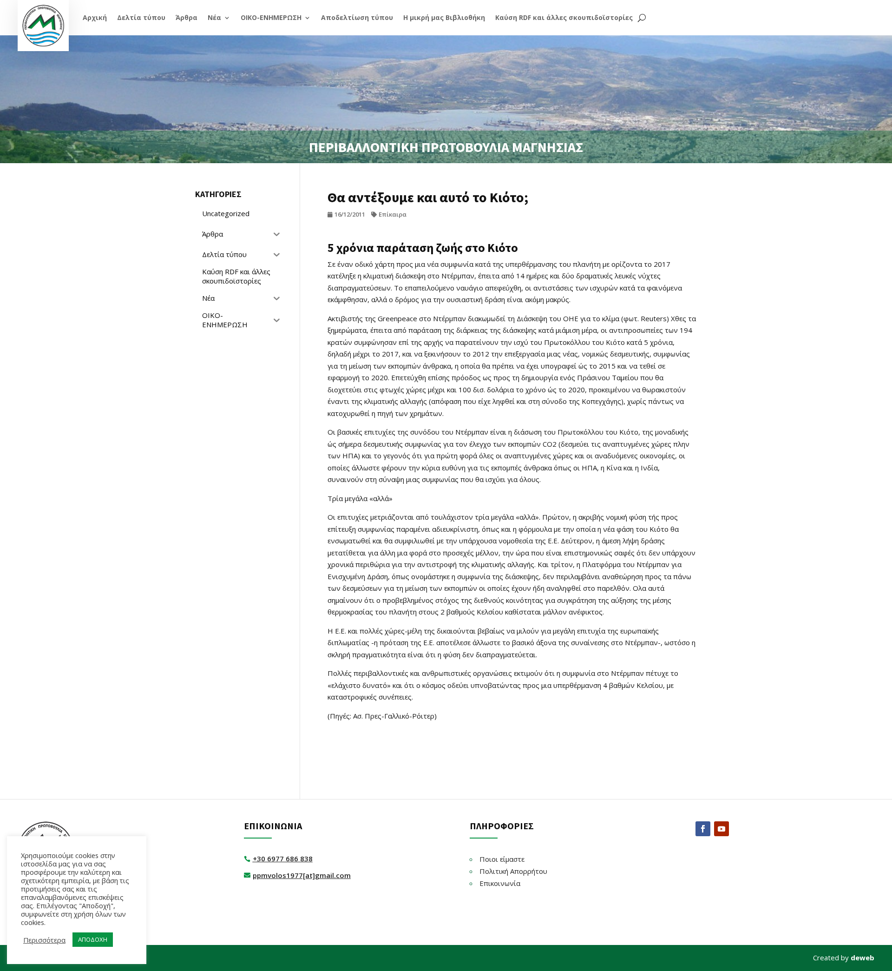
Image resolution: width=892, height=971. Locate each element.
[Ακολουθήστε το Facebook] (702, 828)
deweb (862, 957)
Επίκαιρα (393, 214)
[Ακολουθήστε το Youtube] (721, 828)
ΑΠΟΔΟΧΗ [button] (92, 939)
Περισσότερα (44, 940)
